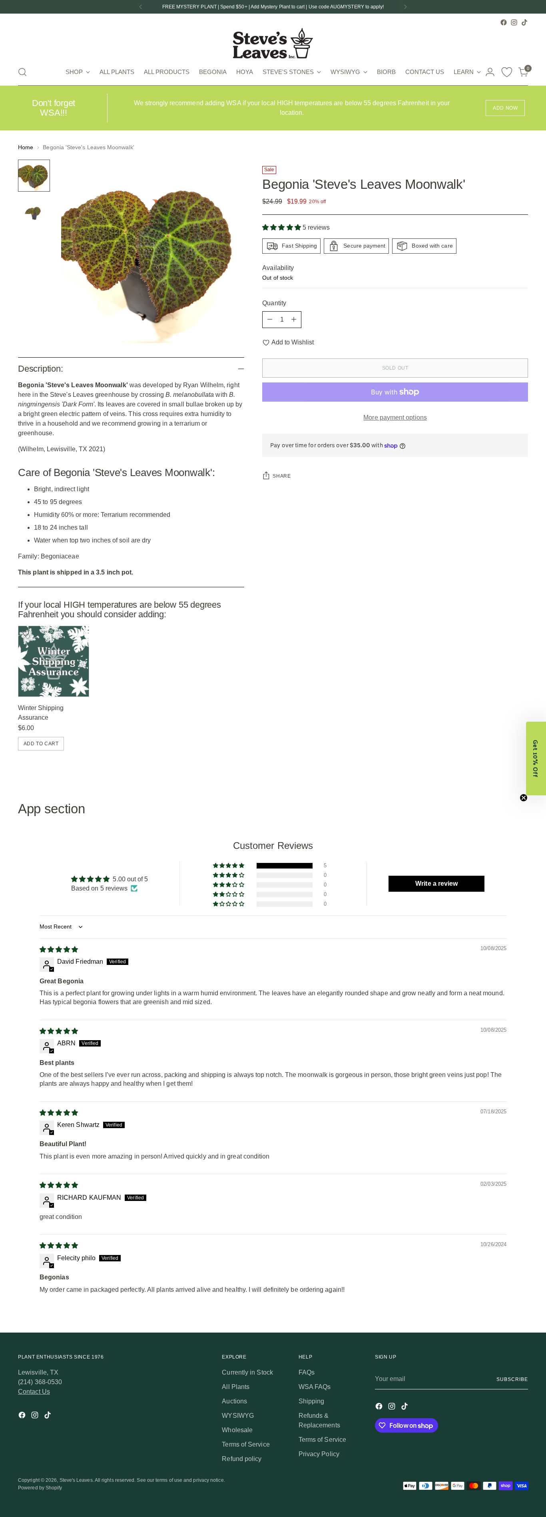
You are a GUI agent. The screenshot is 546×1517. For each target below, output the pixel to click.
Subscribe (512, 1379)
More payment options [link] (395, 417)
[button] (282, 227)
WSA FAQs (315, 1386)
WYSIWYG (238, 1415)
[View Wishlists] (507, 72)
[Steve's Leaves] (273, 43)
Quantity (274, 303)
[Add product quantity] (294, 320)
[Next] (405, 7)
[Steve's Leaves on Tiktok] (524, 22)
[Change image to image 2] (34, 212)
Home (25, 147)
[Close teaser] (524, 798)
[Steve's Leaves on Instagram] (514, 22)
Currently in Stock (247, 1372)
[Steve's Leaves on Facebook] (503, 22)
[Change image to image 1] (34, 176)
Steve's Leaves (76, 1480)
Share (282, 476)
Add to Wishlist (292, 342)
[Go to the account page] (490, 72)
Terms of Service (245, 1444)
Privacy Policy (319, 1454)
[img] (59, 949)
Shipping (312, 1401)
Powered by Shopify (40, 1488)
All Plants (235, 1386)
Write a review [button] (436, 883)
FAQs (307, 1372)
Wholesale (237, 1430)
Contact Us (34, 1391)
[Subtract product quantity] (270, 320)
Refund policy (241, 1458)
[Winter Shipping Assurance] (53, 661)
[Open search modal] (22, 72)
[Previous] (140, 7)
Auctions (234, 1401)
